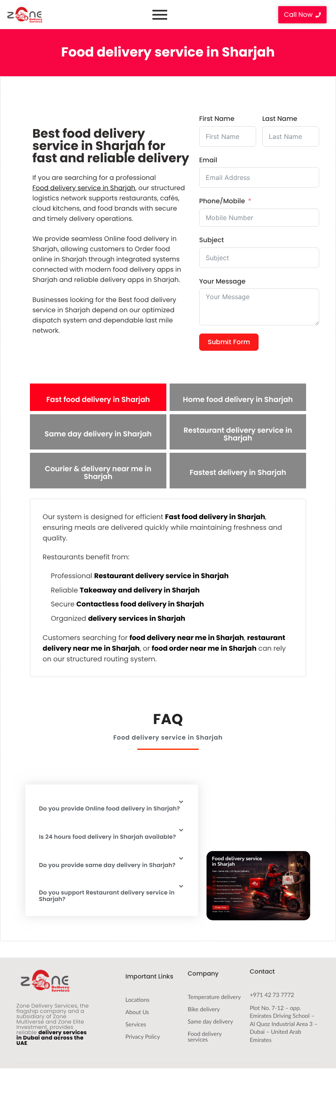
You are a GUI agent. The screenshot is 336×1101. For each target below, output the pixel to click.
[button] (112, 805)
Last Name (279, 118)
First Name (216, 118)
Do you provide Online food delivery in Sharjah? (109, 809)
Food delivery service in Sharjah (83, 188)
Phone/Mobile (222, 201)
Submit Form (229, 342)
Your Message (222, 281)
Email (208, 160)
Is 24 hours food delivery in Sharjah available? (107, 837)
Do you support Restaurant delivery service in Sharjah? (107, 896)
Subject (211, 240)
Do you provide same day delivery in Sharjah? (107, 865)
